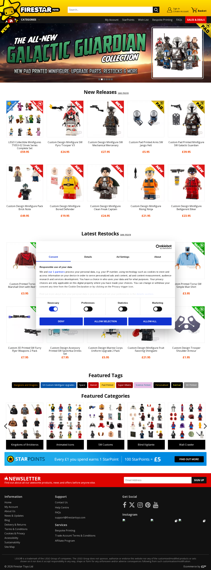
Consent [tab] (53, 257)
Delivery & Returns (15, 524)
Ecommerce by (192, 566)
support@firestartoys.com (70, 517)
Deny (61, 321)
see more (123, 93)
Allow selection (105, 321)
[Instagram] (140, 505)
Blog (7, 520)
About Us (9, 511)
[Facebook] (124, 505)
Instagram (129, 514)
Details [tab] (88, 257)
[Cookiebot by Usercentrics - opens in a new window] (158, 247)
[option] (105, 53)
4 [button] (107, 79)
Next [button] (208, 53)
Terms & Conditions (15, 529)
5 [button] (109, 79)
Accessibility (11, 538)
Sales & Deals (196, 19)
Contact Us (61, 502)
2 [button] (102, 79)
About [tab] (157, 257)
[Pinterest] (147, 505)
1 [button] (99, 79)
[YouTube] (155, 505)
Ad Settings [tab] (122, 257)
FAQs (179, 19)
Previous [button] (2, 53)
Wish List (143, 19)
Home (7, 502)
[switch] (88, 309)
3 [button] (104, 79)
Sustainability (12, 542)
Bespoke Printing (162, 19)
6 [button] (112, 79)
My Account (111, 19)
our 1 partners (56, 271)
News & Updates (14, 515)
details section (145, 294)
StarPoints (128, 19)
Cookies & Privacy (14, 533)
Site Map (9, 547)
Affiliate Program (65, 540)
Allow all (150, 321)
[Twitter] (132, 505)
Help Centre (62, 507)
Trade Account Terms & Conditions (75, 535)
